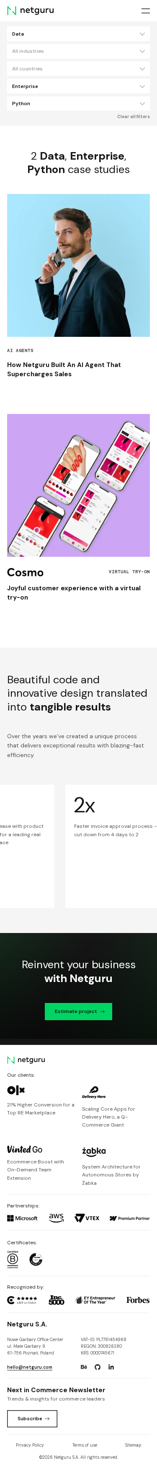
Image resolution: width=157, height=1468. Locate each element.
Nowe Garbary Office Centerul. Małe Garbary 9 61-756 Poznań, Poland (35, 1346)
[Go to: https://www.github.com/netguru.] (98, 1367)
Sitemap (133, 1445)
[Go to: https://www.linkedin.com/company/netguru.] (111, 1367)
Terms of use (84, 1445)
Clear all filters (133, 116)
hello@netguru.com (29, 1367)
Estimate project (76, 1011)
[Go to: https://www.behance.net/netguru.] (84, 1367)
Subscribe (30, 1418)
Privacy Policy (30, 1445)
